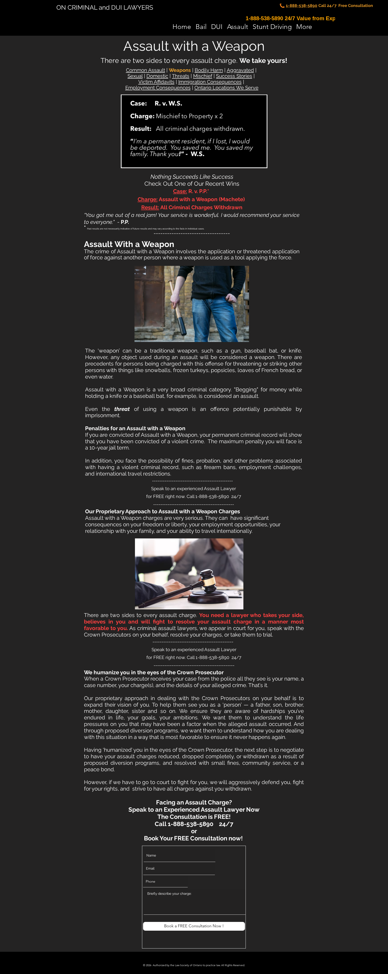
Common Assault (145, 70)
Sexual (135, 76)
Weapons (180, 70)
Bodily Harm (209, 70)
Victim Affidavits (156, 82)
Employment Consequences (158, 87)
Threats (180, 76)
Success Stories (234, 76)
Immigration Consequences (210, 82)
